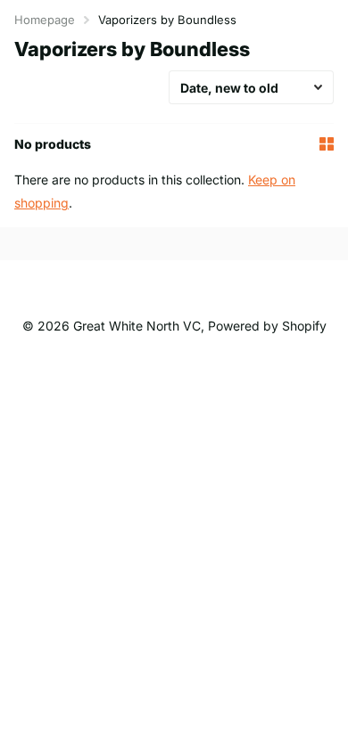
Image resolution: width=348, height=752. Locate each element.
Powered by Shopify (267, 325)
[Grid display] (326, 144)
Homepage (44, 19)
